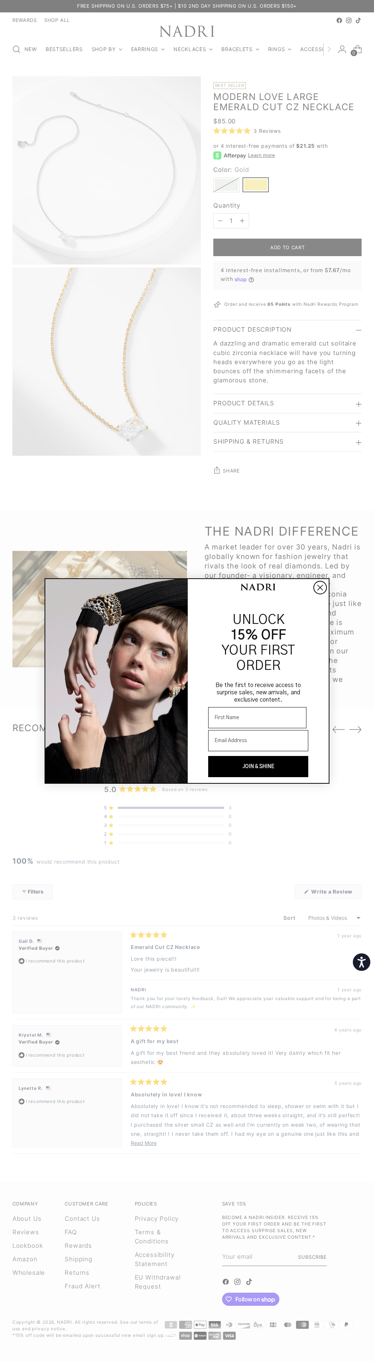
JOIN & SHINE (258, 766)
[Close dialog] (320, 587)
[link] (258, 588)
